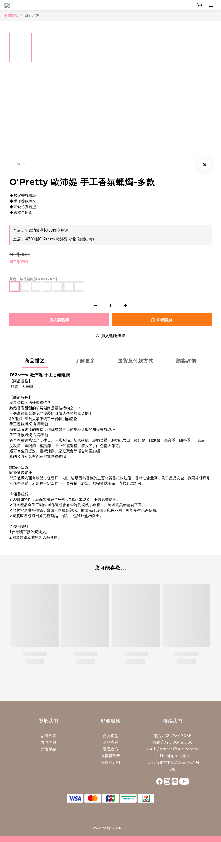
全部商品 (11, 15)
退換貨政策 (110, 755)
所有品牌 (32, 15)
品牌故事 (48, 735)
